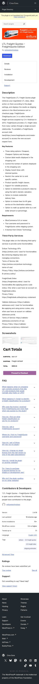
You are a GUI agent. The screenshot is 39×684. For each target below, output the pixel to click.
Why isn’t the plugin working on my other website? (12, 479)
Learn (4, 617)
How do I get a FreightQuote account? (11, 428)
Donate (24, 624)
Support (7, 85)
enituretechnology (11, 50)
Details (6, 64)
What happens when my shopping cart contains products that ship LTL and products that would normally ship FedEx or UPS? (15, 390)
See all (34, 570)
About (4, 599)
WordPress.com (9, 635)
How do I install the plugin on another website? (12, 462)
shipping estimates (30, 548)
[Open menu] (35, 3)
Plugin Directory (7, 9)
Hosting (5, 606)
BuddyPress (7, 646)
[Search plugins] (24, 24)
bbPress (6, 642)
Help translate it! (19, 17)
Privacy (5, 610)
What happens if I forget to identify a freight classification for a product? (16, 400)
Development (9, 80)
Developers (6, 624)
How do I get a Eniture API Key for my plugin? (11, 444)
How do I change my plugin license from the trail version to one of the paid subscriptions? (14, 453)
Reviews (7, 69)
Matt (5, 639)
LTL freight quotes (30, 540)
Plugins (23, 606)
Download (7, 56)
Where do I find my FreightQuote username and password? (14, 436)
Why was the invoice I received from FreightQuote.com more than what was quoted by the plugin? (15, 409)
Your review (6, 570)
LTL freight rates (31, 544)
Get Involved (26, 617)
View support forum (9, 586)
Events (23, 621)
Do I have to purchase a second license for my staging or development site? (13, 470)
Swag (24, 628)
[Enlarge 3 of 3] (34, 349)
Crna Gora (11, 655)
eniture (21, 540)
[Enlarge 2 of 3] (34, 339)
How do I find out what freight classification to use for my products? (11, 419)
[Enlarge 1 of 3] (16, 339)
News (4, 603)
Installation (8, 75)
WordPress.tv (8, 628)
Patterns (24, 610)
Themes (24, 603)
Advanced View (8, 554)
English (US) (33, 535)
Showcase (25, 599)
